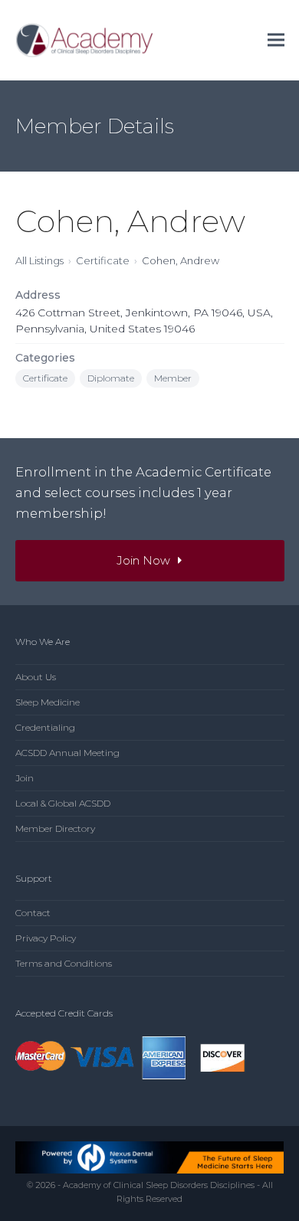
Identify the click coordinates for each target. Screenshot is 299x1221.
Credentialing (45, 727)
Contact (33, 912)
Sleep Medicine (47, 702)
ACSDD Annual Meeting (67, 752)
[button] (276, 40)
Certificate (103, 260)
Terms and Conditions (63, 963)
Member (173, 378)
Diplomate (110, 378)
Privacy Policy (45, 938)
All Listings (39, 260)
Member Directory (55, 828)
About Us (35, 677)
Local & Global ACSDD (62, 803)
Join (24, 778)
